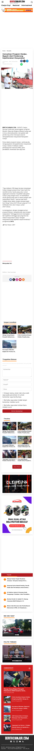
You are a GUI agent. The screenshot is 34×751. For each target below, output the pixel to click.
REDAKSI (3, 748)
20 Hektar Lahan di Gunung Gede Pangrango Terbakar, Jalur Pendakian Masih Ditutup (18, 593)
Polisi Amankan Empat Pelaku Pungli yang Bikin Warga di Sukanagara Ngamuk (24, 336)
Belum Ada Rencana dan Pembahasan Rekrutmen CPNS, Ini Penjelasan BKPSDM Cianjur (18, 607)
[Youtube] (20, 279)
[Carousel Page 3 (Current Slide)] (17, 660)
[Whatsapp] (21, 64)
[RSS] (23, 279)
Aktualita (4, 64)
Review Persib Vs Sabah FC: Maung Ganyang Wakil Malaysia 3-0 (17, 600)
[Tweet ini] (24, 61)
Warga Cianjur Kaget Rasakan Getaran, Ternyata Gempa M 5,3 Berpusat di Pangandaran (16, 580)
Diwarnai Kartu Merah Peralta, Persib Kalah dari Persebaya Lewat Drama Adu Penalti (18, 587)
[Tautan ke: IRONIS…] (17, 627)
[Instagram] (17, 279)
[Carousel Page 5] (21, 660)
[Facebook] (10, 279)
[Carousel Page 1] (16, 634)
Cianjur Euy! (9, 64)
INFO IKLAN (26, 748)
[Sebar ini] (21, 61)
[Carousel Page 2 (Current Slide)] (18, 634)
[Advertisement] (17, 30)
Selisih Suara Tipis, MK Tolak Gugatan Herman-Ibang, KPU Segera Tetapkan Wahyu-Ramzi (17, 656)
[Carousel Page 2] (15, 660)
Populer (9, 574)
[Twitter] (13, 279)
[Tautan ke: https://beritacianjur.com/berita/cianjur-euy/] (30, 668)
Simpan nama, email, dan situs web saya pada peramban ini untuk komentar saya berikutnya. (15, 395)
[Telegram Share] (27, 61)
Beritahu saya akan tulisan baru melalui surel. (14, 406)
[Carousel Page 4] (19, 660)
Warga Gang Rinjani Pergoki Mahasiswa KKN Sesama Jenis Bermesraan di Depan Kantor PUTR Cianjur (9, 336)
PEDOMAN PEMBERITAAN (15, 748)
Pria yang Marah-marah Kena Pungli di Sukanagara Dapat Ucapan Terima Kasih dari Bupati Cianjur (24, 460)
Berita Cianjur (11, 747)
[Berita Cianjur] (17, 2)
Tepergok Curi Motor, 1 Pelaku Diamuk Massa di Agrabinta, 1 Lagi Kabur (9, 460)
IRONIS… (7, 632)
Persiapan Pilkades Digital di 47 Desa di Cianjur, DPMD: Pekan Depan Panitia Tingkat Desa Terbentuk (9, 351)
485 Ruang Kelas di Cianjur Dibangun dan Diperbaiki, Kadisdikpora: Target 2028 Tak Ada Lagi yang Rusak (24, 446)
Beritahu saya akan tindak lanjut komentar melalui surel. (14, 401)
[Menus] (2, 2)
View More (17, 467)
